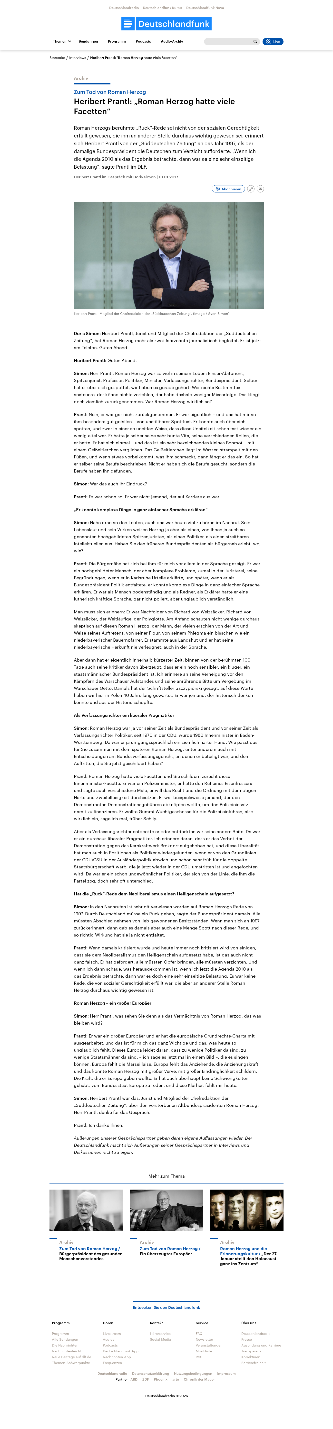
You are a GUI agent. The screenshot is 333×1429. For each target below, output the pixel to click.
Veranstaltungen (209, 1345)
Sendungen (88, 41)
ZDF (145, 1379)
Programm (117, 41)
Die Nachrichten (65, 1345)
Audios (108, 1339)
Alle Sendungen (65, 1339)
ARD (133, 1379)
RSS (199, 1357)
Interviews (77, 57)
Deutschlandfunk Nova (205, 8)
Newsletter (204, 1339)
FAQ (199, 1333)
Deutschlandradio (124, 8)
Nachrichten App (117, 1357)
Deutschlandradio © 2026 (166, 1396)
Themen (60, 41)
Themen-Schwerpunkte (71, 1363)
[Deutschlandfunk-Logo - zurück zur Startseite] (166, 24)
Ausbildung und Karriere (261, 1345)
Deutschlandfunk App (120, 1351)
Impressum (226, 1373)
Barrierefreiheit (253, 1363)
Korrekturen (250, 1357)
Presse (246, 1339)
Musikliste (204, 1351)
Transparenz (251, 1351)
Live (276, 41)
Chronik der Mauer (199, 1379)
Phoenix (160, 1379)
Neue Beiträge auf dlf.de (71, 1357)
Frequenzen (112, 1363)
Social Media (160, 1339)
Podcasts (143, 41)
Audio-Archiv (172, 41)
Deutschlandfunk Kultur (162, 8)
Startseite (57, 57)
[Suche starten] (255, 41)
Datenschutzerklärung (150, 1373)
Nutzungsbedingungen (193, 1373)
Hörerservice (160, 1333)
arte (175, 1379)
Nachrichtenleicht (66, 1351)
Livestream (112, 1333)
